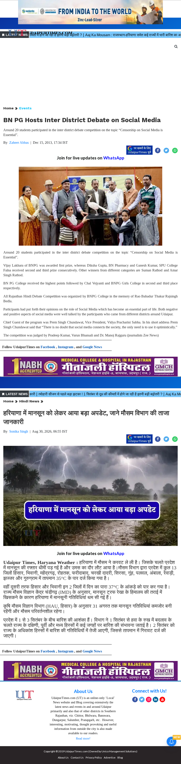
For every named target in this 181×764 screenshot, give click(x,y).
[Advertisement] (90, 72)
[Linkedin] (155, 699)
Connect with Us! (149, 690)
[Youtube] (162, 699)
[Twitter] (142, 699)
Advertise (109, 757)
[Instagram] (148, 699)
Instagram (65, 347)
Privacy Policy (94, 757)
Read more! (83, 738)
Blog (120, 757)
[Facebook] (135, 699)
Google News (92, 347)
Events (25, 108)
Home (8, 108)
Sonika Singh (18, 431)
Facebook (48, 347)
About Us (83, 691)
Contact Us (77, 757)
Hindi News (29, 401)
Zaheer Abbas (19, 142)
